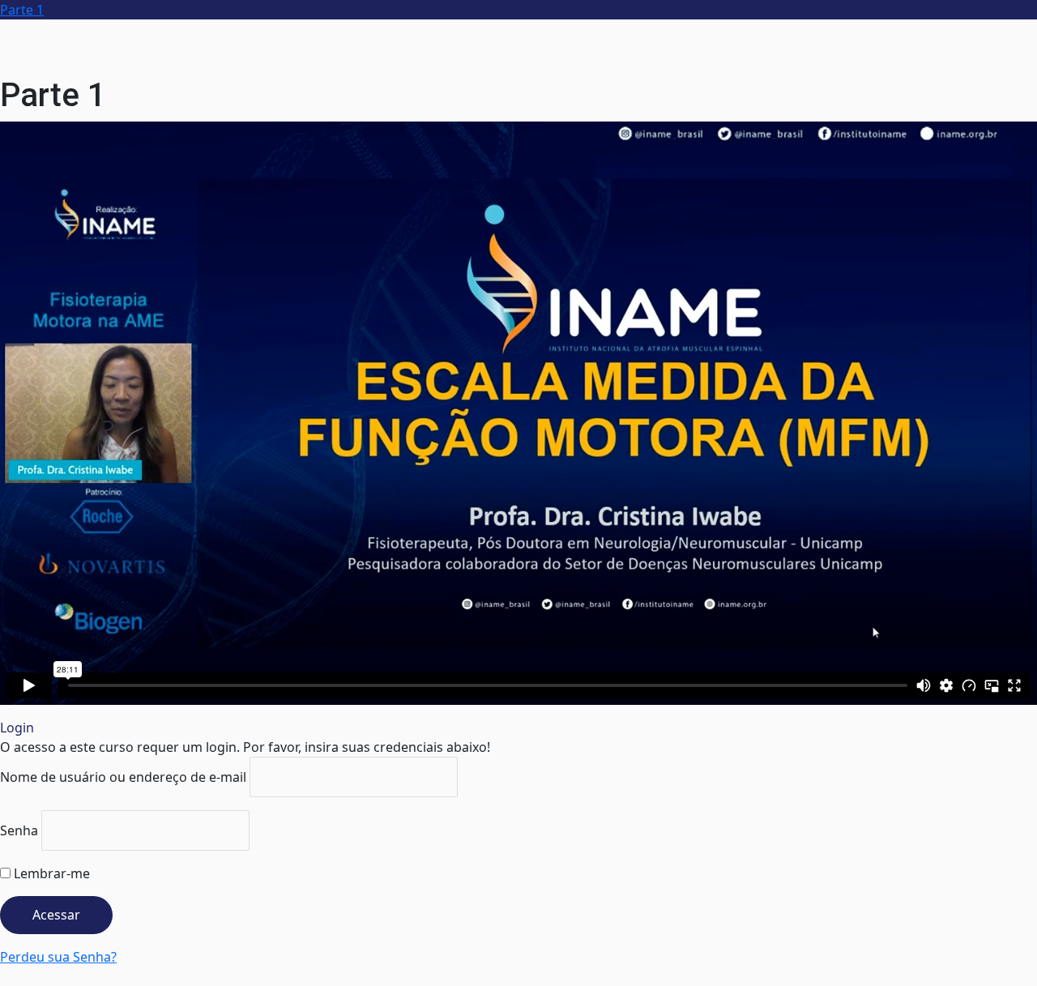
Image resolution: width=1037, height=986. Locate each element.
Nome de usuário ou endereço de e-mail (123, 777)
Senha (19, 830)
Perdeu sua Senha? (58, 957)
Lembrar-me (50, 873)
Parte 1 (22, 10)
